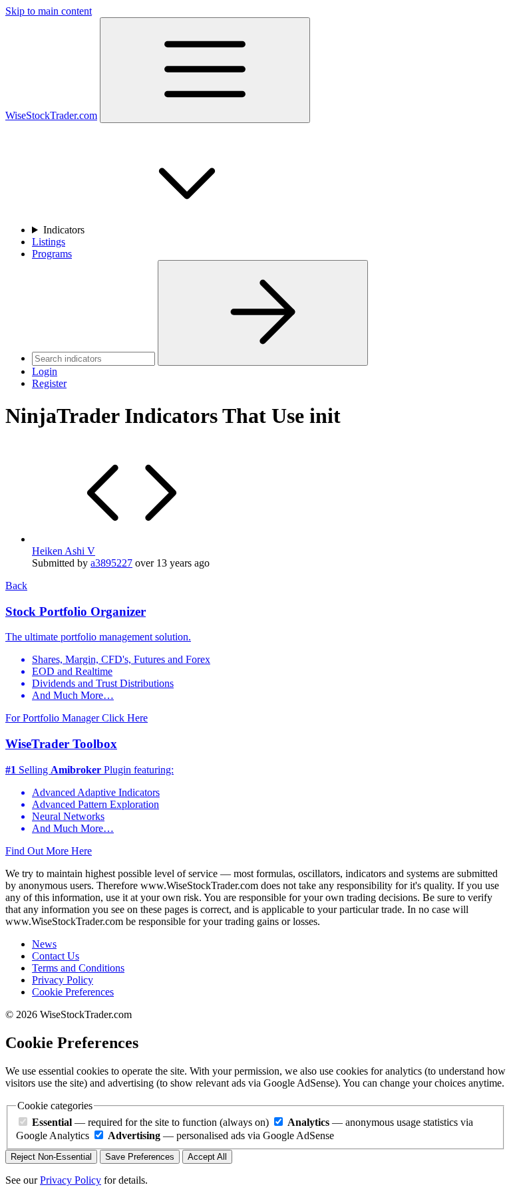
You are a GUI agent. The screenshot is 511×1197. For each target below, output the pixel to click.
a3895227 (111, 563)
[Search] (263, 313)
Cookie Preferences (73, 992)
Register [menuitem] (49, 383)
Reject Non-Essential (51, 1157)
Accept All (207, 1157)
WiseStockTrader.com (51, 115)
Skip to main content (48, 11)
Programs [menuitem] (52, 253)
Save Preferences (139, 1157)
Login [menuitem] (44, 371)
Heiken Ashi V (63, 551)
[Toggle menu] (205, 70)
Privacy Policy (62, 980)
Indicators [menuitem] (65, 229)
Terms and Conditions (78, 968)
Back (16, 585)
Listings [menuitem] (48, 241)
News (44, 944)
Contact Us (55, 956)
